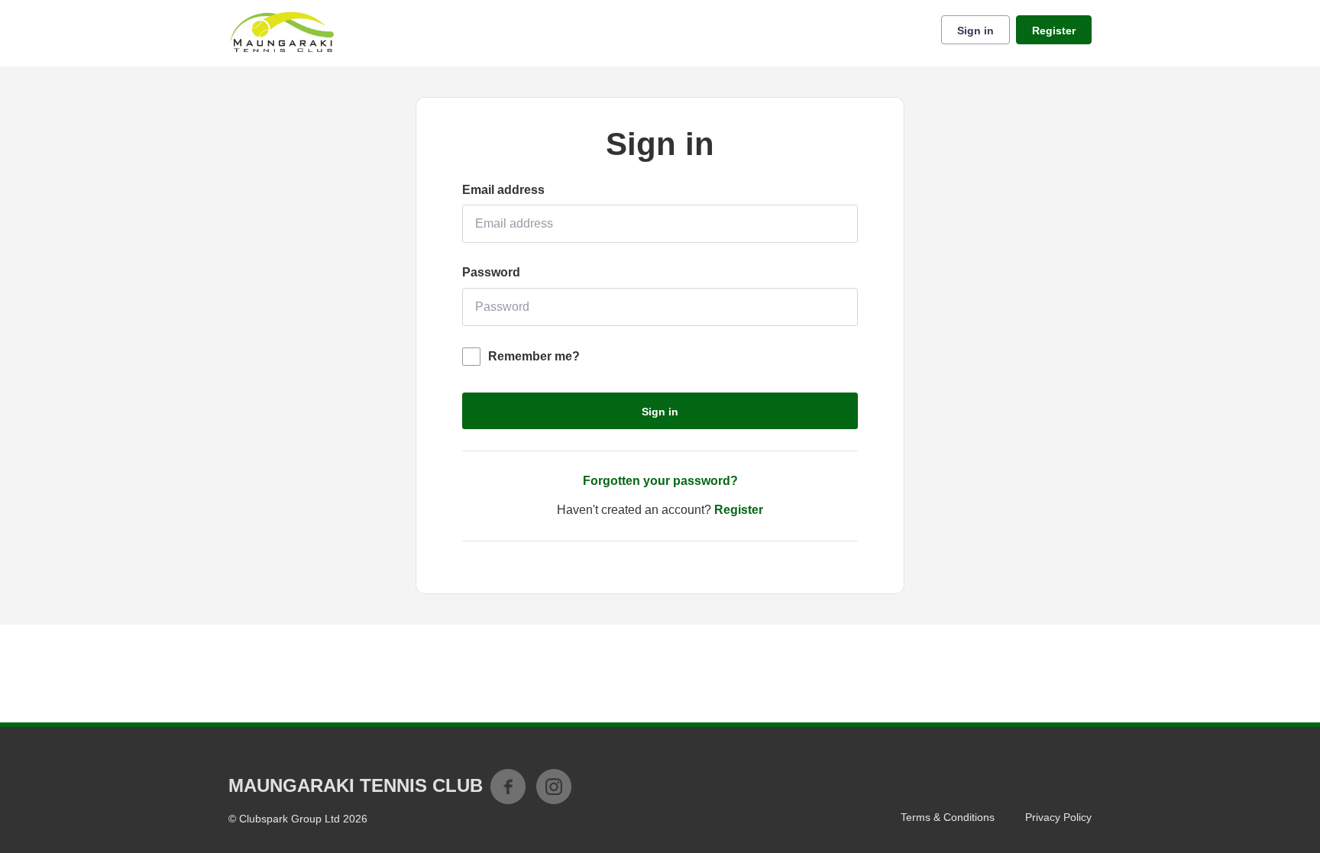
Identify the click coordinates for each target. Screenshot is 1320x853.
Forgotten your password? (660, 480)
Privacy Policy (1058, 817)
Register (1054, 30)
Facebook (508, 786)
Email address (503, 189)
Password (491, 272)
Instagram (553, 786)
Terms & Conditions (948, 817)
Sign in (975, 30)
